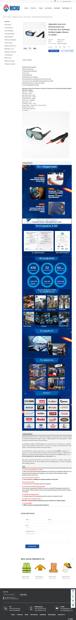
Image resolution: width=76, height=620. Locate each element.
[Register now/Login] (60, 1)
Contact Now (54, 50)
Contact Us (61, 614)
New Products (8, 24)
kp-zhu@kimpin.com (66, 610)
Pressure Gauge (8, 42)
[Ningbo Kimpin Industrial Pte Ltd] (11, 8)
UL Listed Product (9, 27)
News (41, 8)
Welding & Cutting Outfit (10, 51)
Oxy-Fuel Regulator (9, 30)
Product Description (27, 60)
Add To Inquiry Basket (66, 50)
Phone (26, 525)
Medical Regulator (9, 36)
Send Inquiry (65, 8)
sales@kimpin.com (66, 608)
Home (26, 8)
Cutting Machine (8, 55)
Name (27, 519)
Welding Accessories (18, 17)
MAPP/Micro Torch (9, 48)
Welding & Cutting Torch (10, 45)
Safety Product (27, 17)
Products (33, 8)
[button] (70, 560)
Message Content (30, 531)
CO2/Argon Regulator (10, 33)
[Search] (51, 1)
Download (57, 8)
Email (49, 519)
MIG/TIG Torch (8, 58)
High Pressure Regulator (10, 39)
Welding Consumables (10, 64)
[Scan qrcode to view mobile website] (57, 1)
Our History (48, 8)
